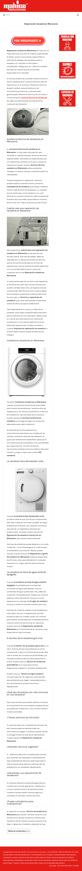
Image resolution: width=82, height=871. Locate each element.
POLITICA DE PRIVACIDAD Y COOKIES (68, 866)
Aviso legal (52, 866)
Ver (28, 831)
